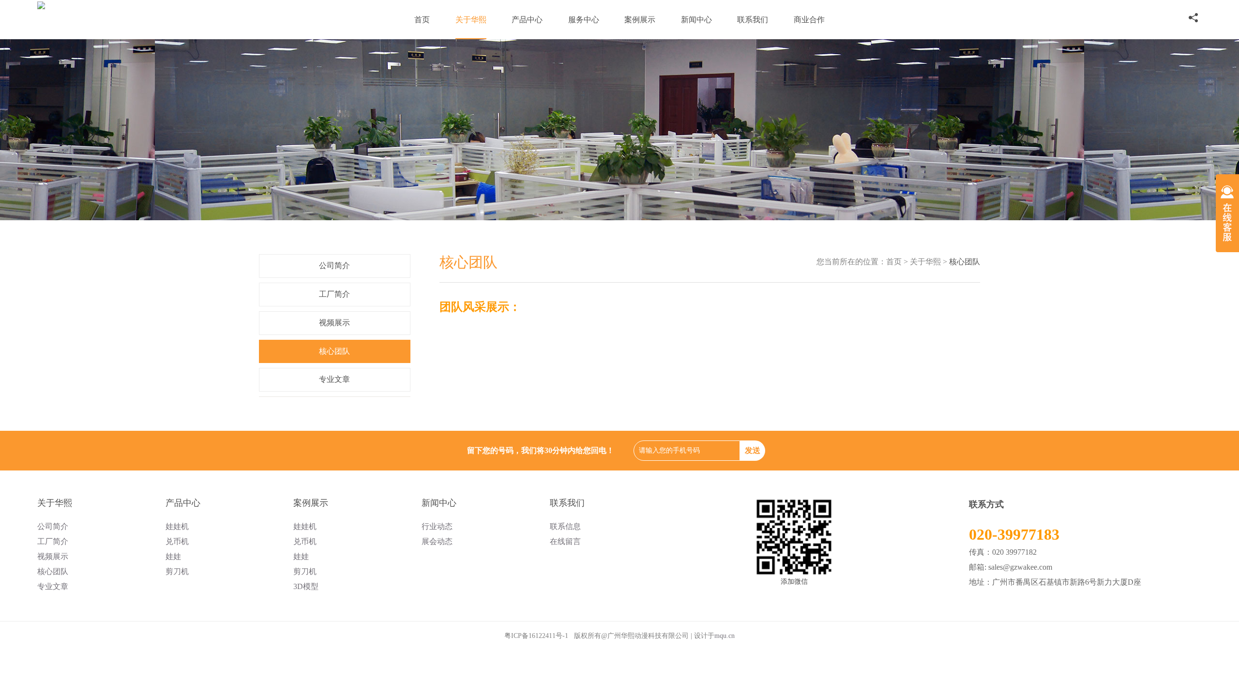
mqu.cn (724, 635)
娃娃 (173, 556)
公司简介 (334, 265)
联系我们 (752, 19)
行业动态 (437, 526)
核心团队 (334, 351)
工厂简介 (334, 294)
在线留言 (565, 541)
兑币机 (177, 541)
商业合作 (809, 19)
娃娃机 (177, 526)
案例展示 (639, 19)
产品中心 (527, 19)
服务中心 (583, 19)
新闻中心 (696, 19)
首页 (422, 19)
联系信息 (565, 526)
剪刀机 (177, 571)
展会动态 (437, 541)
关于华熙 (470, 19)
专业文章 (334, 379)
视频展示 (334, 322)
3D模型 (305, 586)
